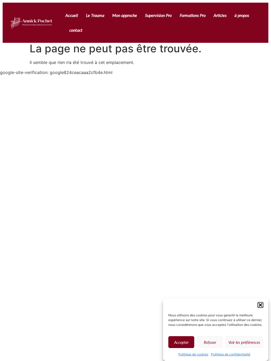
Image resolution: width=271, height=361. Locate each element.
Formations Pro (193, 15)
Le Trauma (95, 15)
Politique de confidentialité (230, 354)
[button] (260, 305)
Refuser (210, 342)
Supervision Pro (158, 15)
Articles (220, 15)
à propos (241, 15)
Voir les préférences (244, 342)
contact (76, 30)
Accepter (181, 342)
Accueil (71, 15)
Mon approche (124, 15)
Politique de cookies (193, 354)
